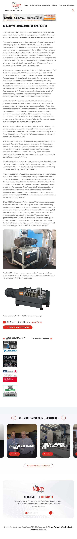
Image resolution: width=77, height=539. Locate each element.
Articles (54, 5)
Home (26, 5)
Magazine (70, 5)
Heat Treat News (35, 5)
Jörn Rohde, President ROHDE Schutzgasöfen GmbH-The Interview (15, 339)
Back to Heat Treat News (19, 327)
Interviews (62, 5)
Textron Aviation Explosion (40, 338)
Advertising (46, 5)
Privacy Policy (53, 527)
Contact (20, 10)
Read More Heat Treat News (38, 466)
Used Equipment (10, 10)
